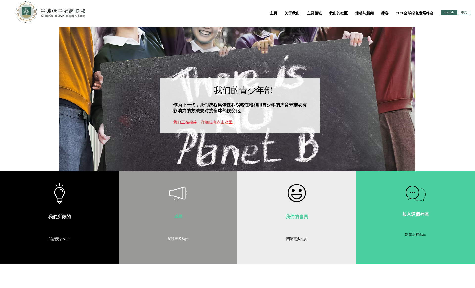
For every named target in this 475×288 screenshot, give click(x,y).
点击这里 (225, 122)
